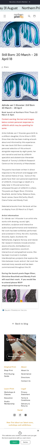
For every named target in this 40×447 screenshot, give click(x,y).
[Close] (38, 431)
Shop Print (8, 370)
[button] (4, 16)
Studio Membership (9, 402)
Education (8, 398)
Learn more (27, 438)
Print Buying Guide (9, 375)
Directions (25, 377)
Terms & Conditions (25, 399)
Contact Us (26, 381)
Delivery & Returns (25, 405)
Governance (26, 374)
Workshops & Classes (9, 393)
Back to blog (21, 323)
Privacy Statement (25, 393)
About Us (25, 370)
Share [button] (6, 67)
